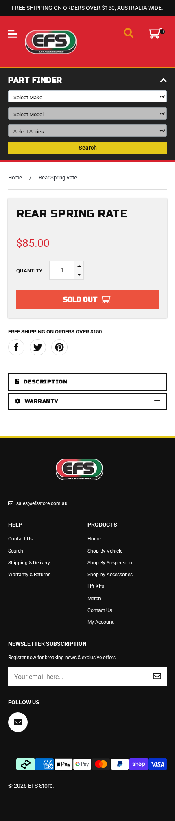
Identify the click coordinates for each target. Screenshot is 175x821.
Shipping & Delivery (29, 563)
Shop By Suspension (110, 563)
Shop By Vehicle (105, 551)
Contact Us (20, 539)
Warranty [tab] (41, 401)
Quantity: (30, 271)
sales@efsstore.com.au (42, 503)
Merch (94, 598)
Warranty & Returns (29, 574)
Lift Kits (96, 586)
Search (88, 147)
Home (15, 177)
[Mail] (18, 722)
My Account (101, 622)
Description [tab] (46, 382)
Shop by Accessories (110, 574)
